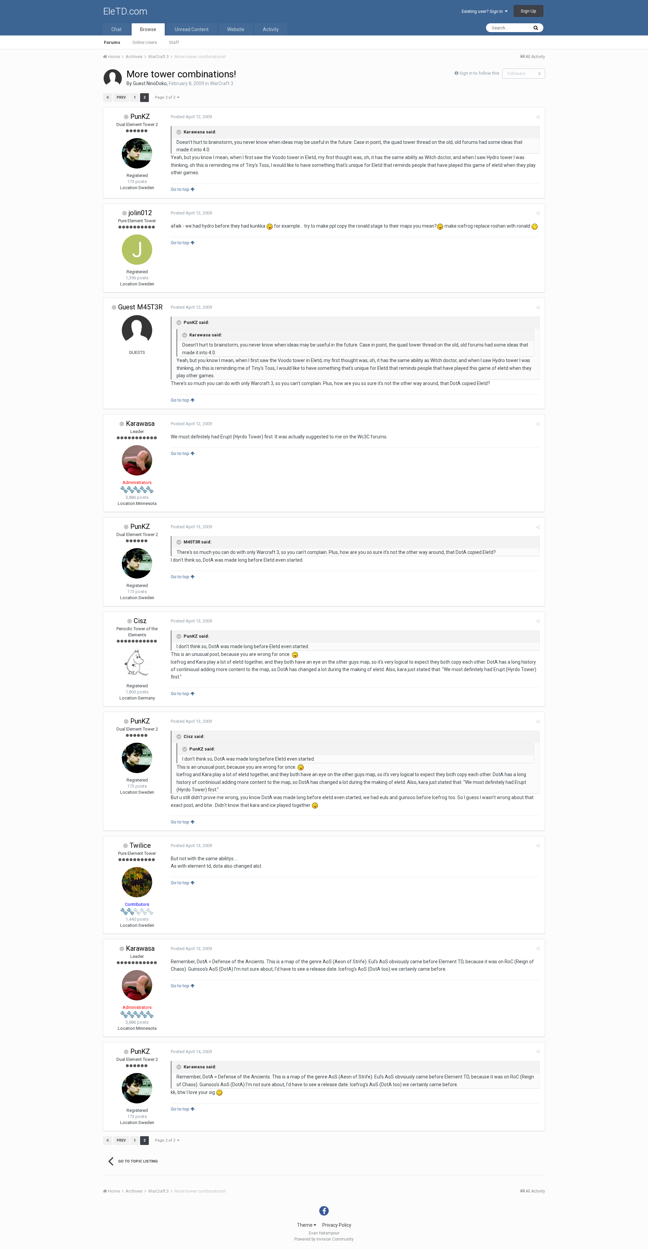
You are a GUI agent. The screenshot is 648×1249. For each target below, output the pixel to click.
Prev (121, 97)
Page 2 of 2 (166, 97)
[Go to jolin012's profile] (137, 249)
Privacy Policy (336, 1225)
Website (235, 29)
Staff (174, 42)
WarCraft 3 (221, 83)
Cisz (140, 621)
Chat (116, 29)
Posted (191, 116)
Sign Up (528, 11)
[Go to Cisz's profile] (137, 663)
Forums (112, 42)
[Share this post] (538, 117)
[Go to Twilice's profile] (137, 882)
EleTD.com (125, 11)
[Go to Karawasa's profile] (137, 460)
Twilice (140, 845)
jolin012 (140, 213)
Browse (148, 29)
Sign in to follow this (479, 73)
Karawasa (140, 423)
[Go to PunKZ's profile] (137, 153)
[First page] (107, 97)
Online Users (144, 42)
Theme (305, 1225)
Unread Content (192, 29)
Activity (271, 29)
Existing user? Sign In (483, 11)
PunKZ (140, 116)
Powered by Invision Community (324, 1239)
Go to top (180, 189)
